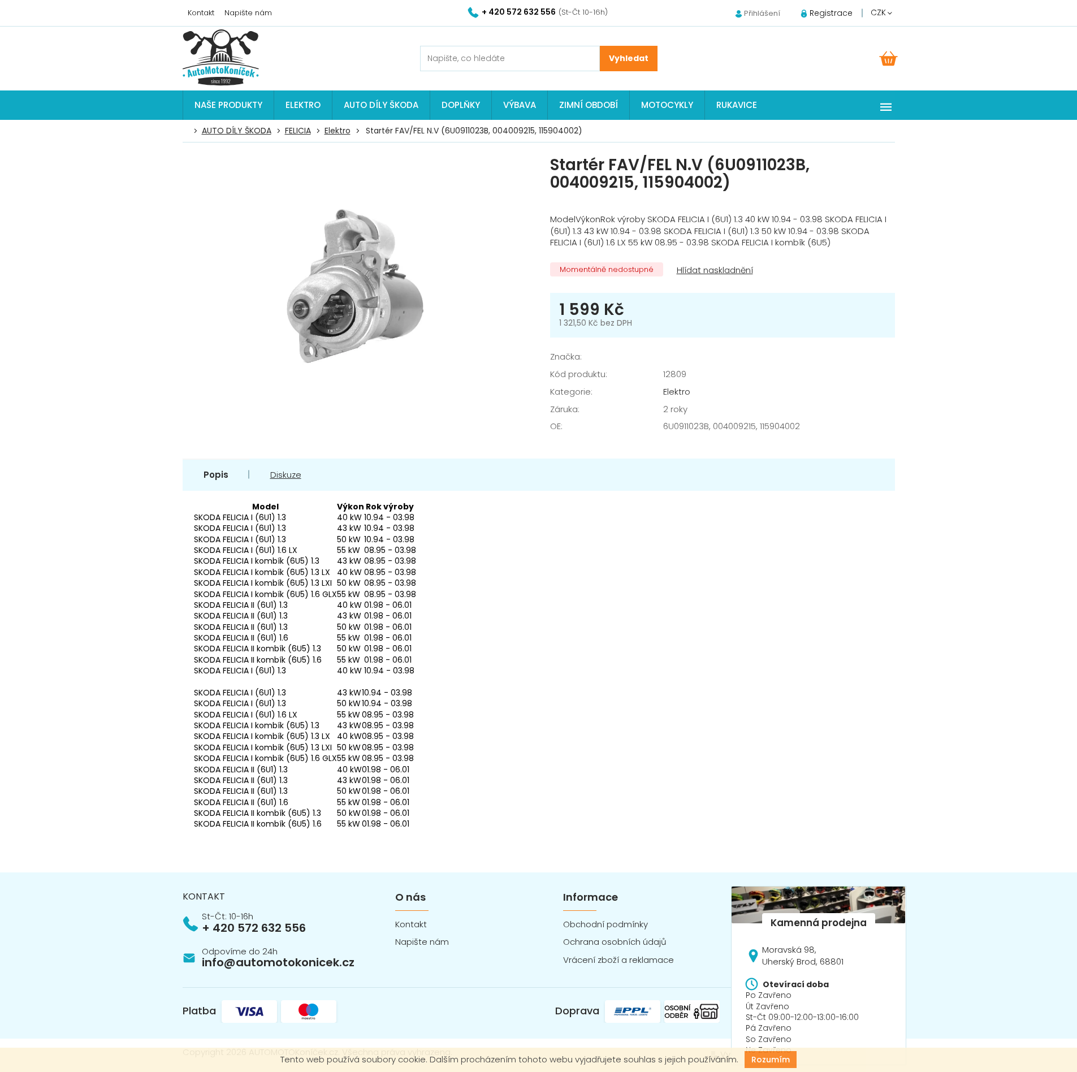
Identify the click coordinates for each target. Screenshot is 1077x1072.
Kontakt (201, 12)
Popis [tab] (216, 475)
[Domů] (189, 131)
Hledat (629, 58)
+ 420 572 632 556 (254, 928)
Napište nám (248, 12)
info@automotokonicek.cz (278, 962)
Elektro (676, 391)
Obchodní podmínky (605, 924)
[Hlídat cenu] (713, 271)
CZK (879, 12)
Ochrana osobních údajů (615, 941)
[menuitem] (228, 105)
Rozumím (770, 1059)
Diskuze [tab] (285, 475)
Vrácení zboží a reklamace (618, 960)
